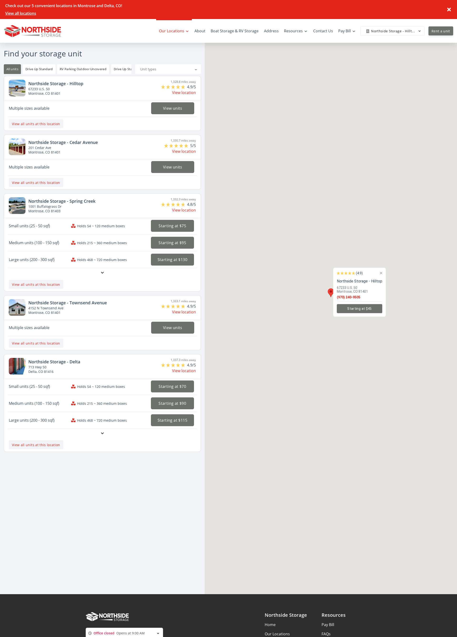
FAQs (326, 634)
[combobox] (168, 69)
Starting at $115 (172, 420)
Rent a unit (441, 31)
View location (184, 92)
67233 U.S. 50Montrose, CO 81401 (352, 289)
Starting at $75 (172, 225)
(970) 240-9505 (348, 297)
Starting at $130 (172, 259)
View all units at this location (36, 124)
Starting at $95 (172, 242)
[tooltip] (39, 69)
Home (270, 624)
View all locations (20, 13)
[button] (331, 292)
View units (172, 108)
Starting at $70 (172, 386)
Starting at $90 (172, 403)
